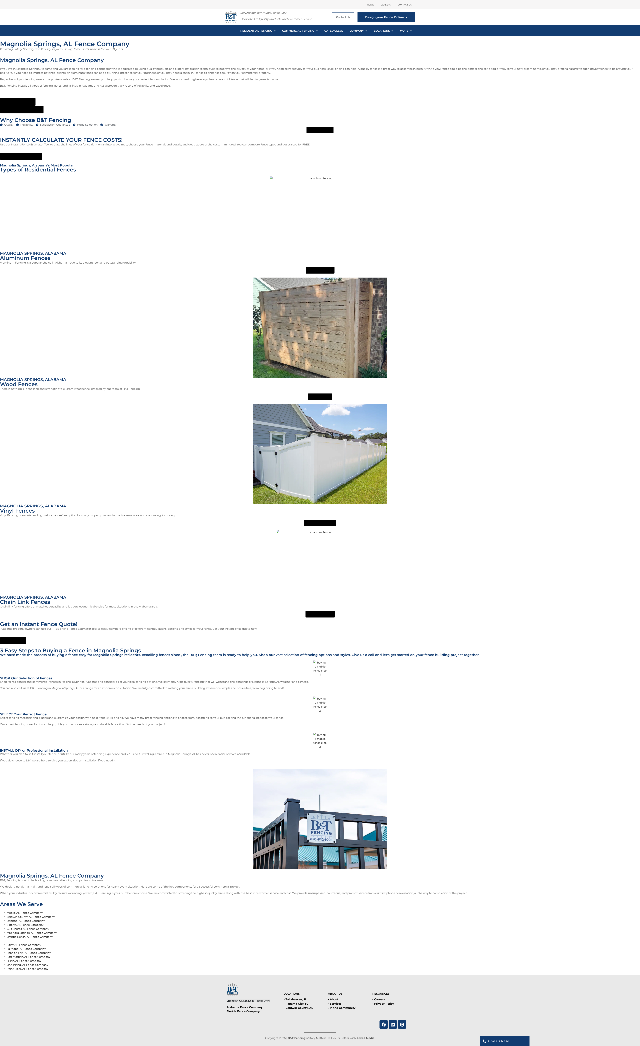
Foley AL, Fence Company (24, 944)
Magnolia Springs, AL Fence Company (32, 932)
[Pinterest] (402, 1024)
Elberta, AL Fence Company (25, 924)
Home (370, 4)
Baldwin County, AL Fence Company (31, 916)
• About (333, 999)
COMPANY (357, 30)
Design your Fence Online (384, 17)
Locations (382, 30)
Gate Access (333, 30)
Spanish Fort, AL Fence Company (29, 952)
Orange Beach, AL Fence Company (30, 936)
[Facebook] (384, 1024)
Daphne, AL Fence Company (26, 920)
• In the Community (342, 1007)
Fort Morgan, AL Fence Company (28, 956)
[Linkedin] (393, 1024)
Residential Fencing (256, 30)
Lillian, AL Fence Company (24, 960)
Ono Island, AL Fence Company (27, 964)
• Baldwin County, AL (298, 1007)
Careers (386, 4)
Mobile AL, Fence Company (25, 912)
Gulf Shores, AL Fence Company (28, 928)
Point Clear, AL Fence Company (27, 968)
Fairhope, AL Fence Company (26, 948)
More (404, 30)
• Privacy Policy (383, 1003)
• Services (335, 1003)
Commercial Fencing (298, 30)
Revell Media (365, 1038)
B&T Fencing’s (298, 1038)
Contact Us (405, 4)
